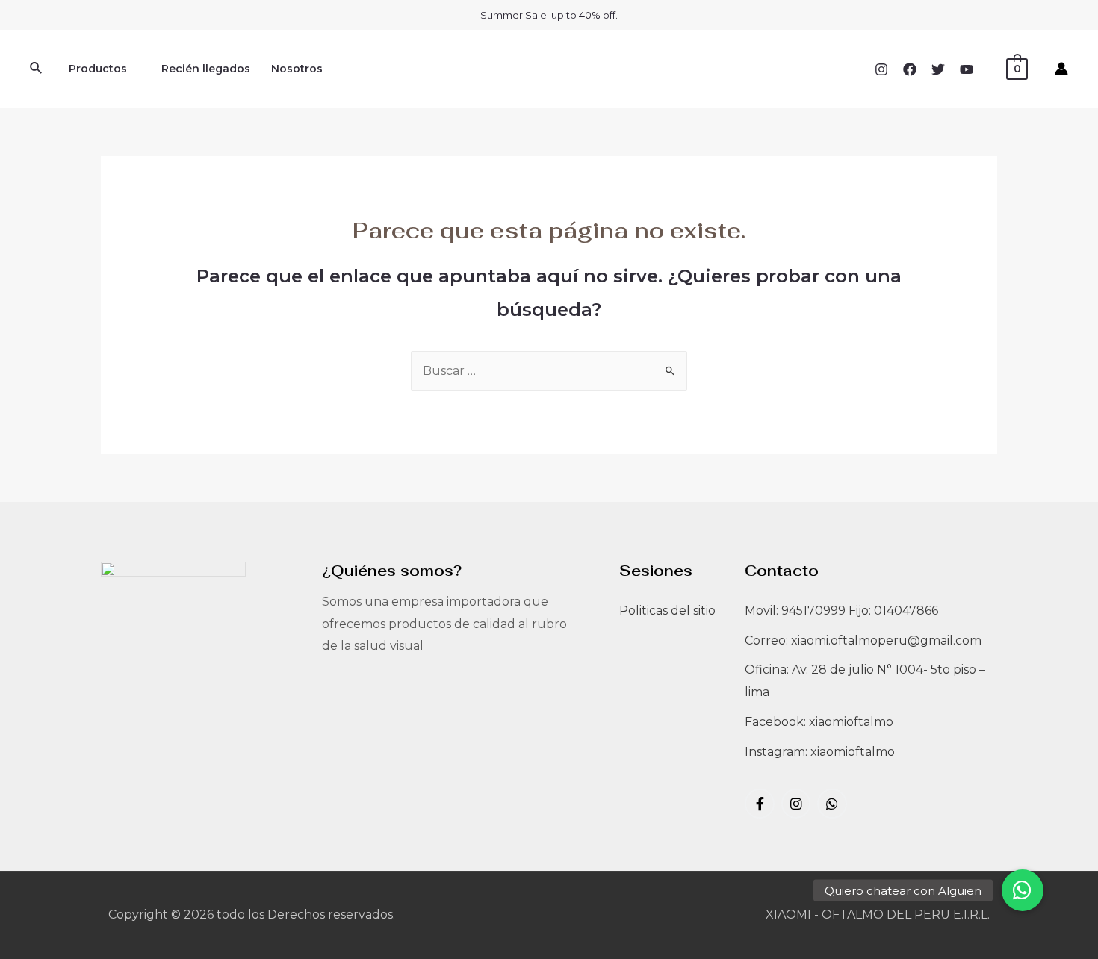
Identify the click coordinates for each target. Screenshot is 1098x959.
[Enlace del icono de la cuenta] (1061, 68)
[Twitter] (938, 69)
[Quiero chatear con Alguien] (1022, 890)
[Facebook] (909, 69)
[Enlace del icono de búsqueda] (36, 68)
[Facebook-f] (760, 804)
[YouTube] (966, 69)
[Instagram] (881, 69)
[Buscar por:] (549, 371)
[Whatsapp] (832, 804)
